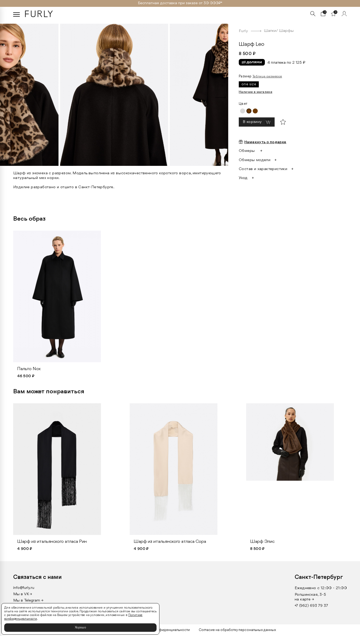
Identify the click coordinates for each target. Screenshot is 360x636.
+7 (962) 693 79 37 (311, 606)
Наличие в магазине (255, 92)
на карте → (304, 600)
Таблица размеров (267, 76)
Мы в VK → (22, 594)
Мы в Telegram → (28, 601)
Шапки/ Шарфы (279, 31)
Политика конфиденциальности (163, 630)
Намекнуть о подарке (265, 142)
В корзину (253, 122)
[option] (139, 93)
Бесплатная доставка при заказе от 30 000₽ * (180, 3)
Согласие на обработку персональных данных (237, 630)
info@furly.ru (23, 588)
